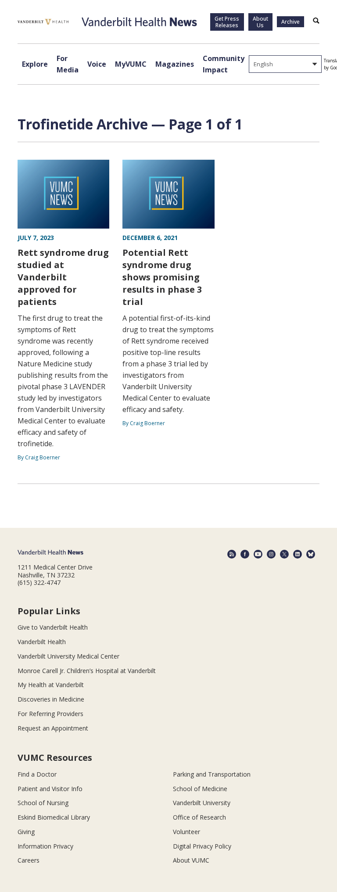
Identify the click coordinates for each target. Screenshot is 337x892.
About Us (260, 22)
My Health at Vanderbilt (51, 685)
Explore (35, 64)
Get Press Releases (227, 22)
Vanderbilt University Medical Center (68, 656)
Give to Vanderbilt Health (53, 627)
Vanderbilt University (201, 803)
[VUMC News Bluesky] (310, 554)
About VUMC (191, 860)
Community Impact (223, 64)
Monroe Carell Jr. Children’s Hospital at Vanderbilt (87, 670)
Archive (290, 21)
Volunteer (186, 832)
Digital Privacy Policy (202, 846)
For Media (68, 64)
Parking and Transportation (212, 774)
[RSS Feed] (231, 554)
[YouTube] (258, 554)
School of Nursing (43, 803)
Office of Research (199, 817)
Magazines (174, 64)
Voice (96, 64)
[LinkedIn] (297, 554)
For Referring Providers (50, 713)
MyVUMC (131, 64)
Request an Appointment (53, 728)
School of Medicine (200, 789)
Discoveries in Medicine (51, 699)
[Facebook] (244, 554)
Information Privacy (45, 846)
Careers (28, 860)
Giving (26, 832)
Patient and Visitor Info (50, 789)
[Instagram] (271, 554)
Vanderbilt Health (42, 642)
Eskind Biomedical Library (54, 817)
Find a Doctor (37, 774)
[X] (284, 554)
